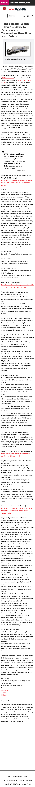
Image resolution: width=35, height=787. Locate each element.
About (9, 776)
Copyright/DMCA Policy (12, 784)
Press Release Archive (20, 776)
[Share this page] (32, 15)
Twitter (3, 692)
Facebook (4, 690)
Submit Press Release (10, 780)
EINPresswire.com (8, 78)
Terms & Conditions (25, 780)
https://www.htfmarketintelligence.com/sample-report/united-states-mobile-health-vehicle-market (17, 183)
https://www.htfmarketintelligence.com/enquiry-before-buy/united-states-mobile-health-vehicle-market (17, 510)
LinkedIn (4, 695)
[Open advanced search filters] (28, 16)
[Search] (24, 16)
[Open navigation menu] (3, 15)
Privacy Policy (26, 784)
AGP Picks (4, 2)
